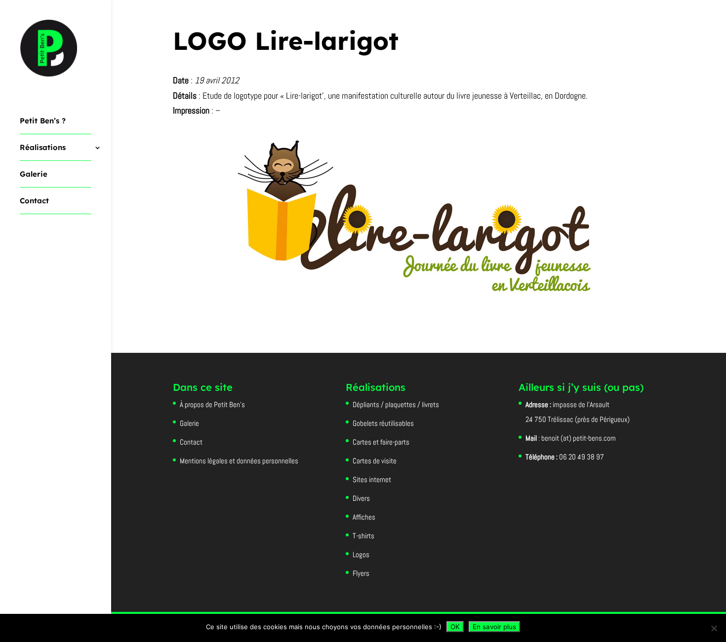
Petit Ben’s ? (43, 121)
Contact (34, 201)
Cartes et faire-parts (381, 442)
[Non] (714, 628)
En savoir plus (494, 627)
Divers (361, 498)
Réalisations (43, 148)
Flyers (361, 573)
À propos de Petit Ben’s (212, 404)
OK (455, 627)
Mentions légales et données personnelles (239, 460)
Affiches (364, 517)
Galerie (33, 175)
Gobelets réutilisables (383, 423)
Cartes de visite (375, 460)
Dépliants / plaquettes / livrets (396, 404)
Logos (361, 554)
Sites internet (372, 479)
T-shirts (363, 535)
